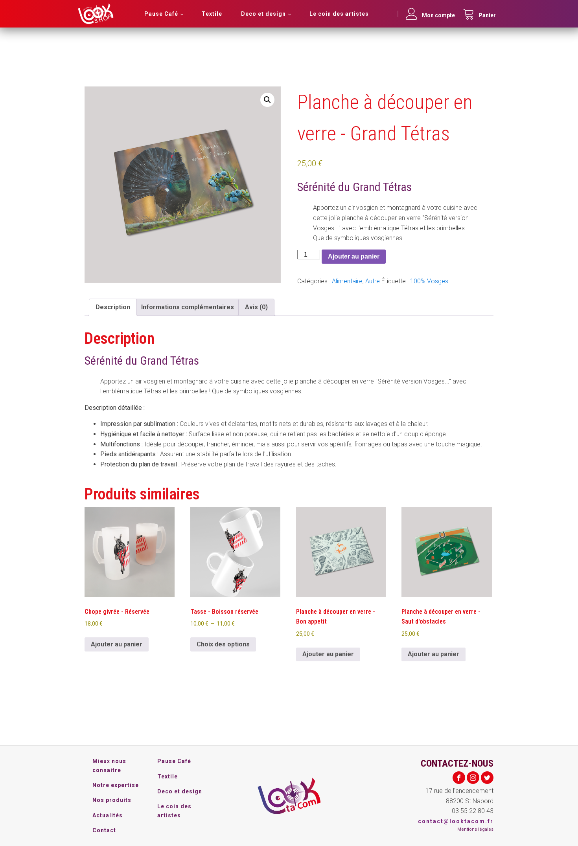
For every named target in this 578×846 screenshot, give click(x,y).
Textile (212, 14)
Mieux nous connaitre (109, 765)
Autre (372, 281)
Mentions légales (475, 829)
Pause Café (161, 14)
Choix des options (223, 644)
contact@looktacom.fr (455, 821)
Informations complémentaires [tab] (187, 307)
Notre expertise (115, 785)
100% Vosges (429, 281)
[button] (267, 100)
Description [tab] (113, 307)
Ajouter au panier (353, 256)
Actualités (107, 815)
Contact (104, 830)
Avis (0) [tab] (256, 307)
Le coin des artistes (339, 14)
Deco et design (263, 14)
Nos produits (111, 800)
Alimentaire (347, 281)
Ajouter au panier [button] (116, 644)
